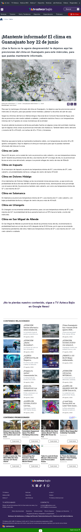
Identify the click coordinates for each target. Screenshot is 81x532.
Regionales (73, 3)
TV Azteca (14, 3)
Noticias (48, 3)
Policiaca (59, 14)
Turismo (12, 14)
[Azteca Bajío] (40, 9)
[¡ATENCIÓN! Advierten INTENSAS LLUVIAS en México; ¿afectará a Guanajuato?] (50, 376)
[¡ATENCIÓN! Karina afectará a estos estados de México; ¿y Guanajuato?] (11, 331)
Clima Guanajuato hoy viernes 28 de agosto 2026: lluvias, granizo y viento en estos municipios (69, 331)
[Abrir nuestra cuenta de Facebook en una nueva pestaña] (44, 485)
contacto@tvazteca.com (47, 505)
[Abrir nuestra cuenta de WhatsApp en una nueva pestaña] (48, 485)
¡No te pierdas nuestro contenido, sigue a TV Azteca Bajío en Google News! (39, 304)
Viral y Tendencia (24, 14)
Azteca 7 (33, 3)
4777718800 (44, 507)
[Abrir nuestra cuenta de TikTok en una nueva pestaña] (40, 485)
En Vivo (76, 14)
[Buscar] (78, 9)
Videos (65, 3)
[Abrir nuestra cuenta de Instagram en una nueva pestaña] (36, 485)
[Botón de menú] (2, 9)
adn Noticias (57, 3)
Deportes (41, 3)
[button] (40, 530)
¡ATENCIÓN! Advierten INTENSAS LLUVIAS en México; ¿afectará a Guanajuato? (69, 376)
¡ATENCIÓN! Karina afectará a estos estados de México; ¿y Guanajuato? (31, 329)
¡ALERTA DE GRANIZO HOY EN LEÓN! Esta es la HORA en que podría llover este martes (69, 391)
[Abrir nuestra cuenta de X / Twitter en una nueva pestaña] (33, 485)
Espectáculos (48, 14)
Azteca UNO (24, 3)
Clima (6, 19)
